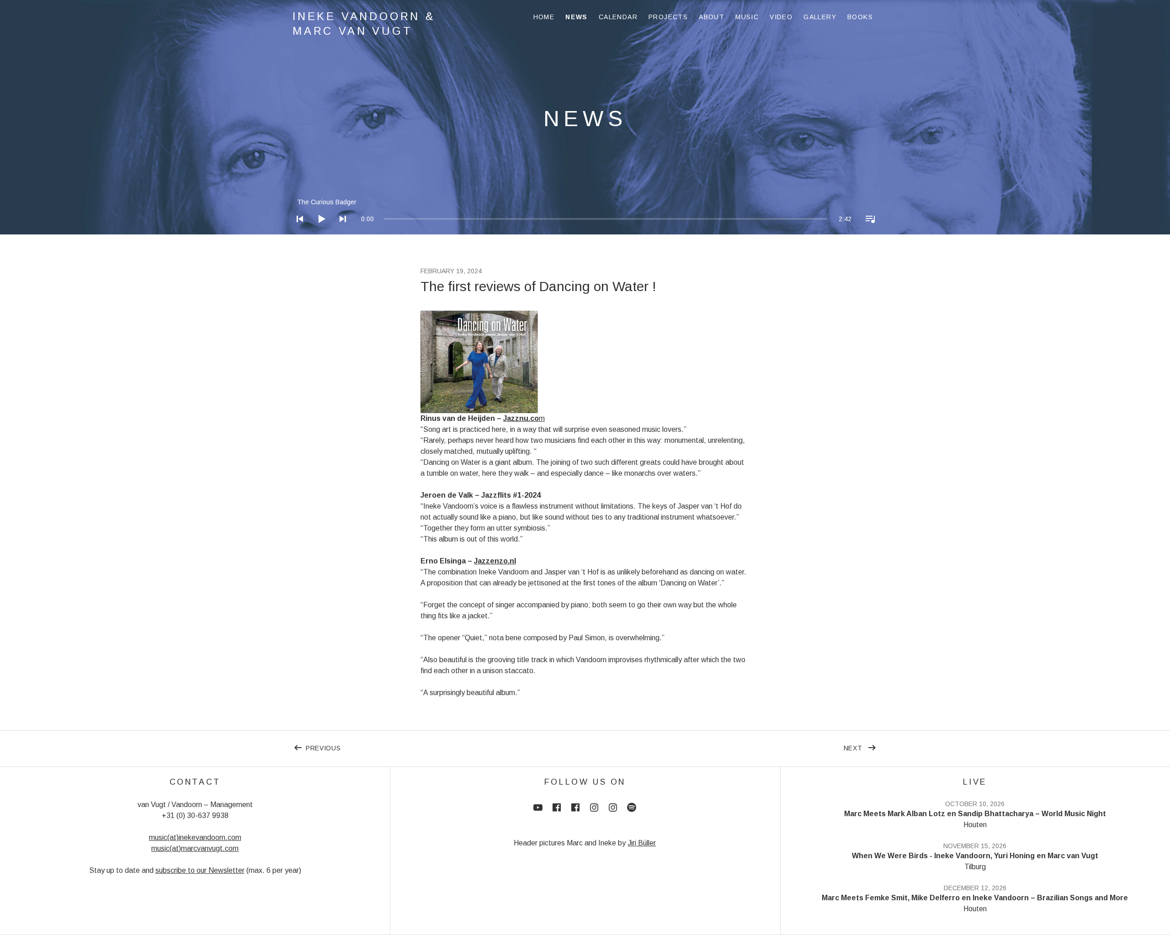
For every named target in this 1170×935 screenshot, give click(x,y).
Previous (445, 746)
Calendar (618, 17)
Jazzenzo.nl (495, 561)
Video (781, 17)
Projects (668, 17)
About (711, 17)
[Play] (318, 230)
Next (861, 746)
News (576, 17)
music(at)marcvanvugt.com (195, 848)
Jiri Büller (642, 843)
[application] (585, 212)
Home (544, 17)
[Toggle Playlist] (867, 230)
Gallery (819, 17)
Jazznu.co (521, 418)
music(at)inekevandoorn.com (195, 837)
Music (747, 17)
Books (860, 17)
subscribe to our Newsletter (200, 870)
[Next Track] (340, 230)
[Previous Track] (297, 230)
